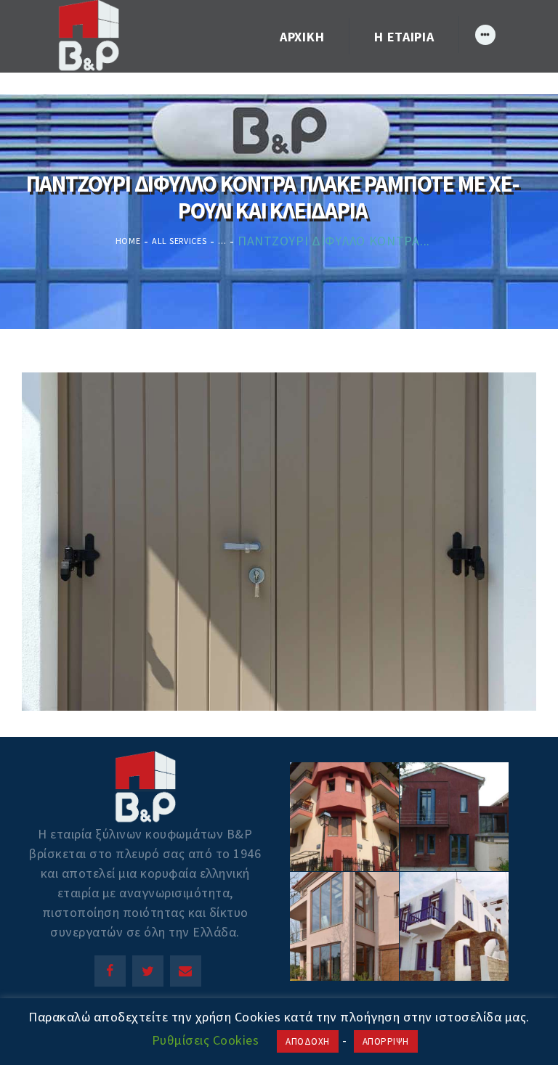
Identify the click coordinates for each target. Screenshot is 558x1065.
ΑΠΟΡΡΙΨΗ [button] (386, 1041)
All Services (179, 240)
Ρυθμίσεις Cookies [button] (205, 1040)
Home (128, 240)
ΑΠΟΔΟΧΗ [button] (308, 1041)
